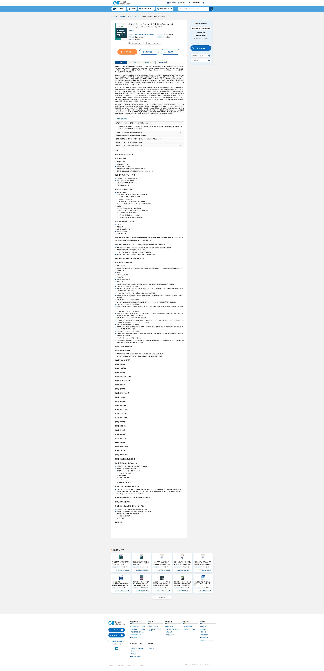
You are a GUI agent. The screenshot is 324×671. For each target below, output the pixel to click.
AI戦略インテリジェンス (137, 648)
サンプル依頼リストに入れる (122, 570)
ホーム (115, 16)
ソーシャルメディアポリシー (139, 665)
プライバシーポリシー (120, 665)
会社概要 (203, 626)
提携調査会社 (204, 634)
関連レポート (161, 62)
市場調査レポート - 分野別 (138, 626)
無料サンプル (169, 626)
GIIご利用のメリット (136, 637)
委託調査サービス (153, 626)
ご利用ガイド (168, 622)
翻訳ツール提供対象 (153, 43)
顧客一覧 (203, 632)
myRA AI (133, 653)
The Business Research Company (144, 34)
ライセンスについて (200, 43)
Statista (133, 651)
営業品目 (203, 629)
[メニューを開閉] (211, 3)
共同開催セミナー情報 (189, 629)
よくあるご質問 (170, 634)
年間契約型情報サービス (137, 632)
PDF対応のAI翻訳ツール (172, 629)
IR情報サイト (204, 637)
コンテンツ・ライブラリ (206, 640)
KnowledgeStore (136, 656)
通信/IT (137, 16)
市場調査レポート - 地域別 (138, 629)
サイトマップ (111, 665)
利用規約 (129, 665)
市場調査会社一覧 (136, 634)
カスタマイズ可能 (136, 43)
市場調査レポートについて (126, 16)
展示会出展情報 (188, 626)
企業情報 (202, 622)
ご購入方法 (169, 632)
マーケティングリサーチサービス (155, 629)
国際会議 (151, 648)
